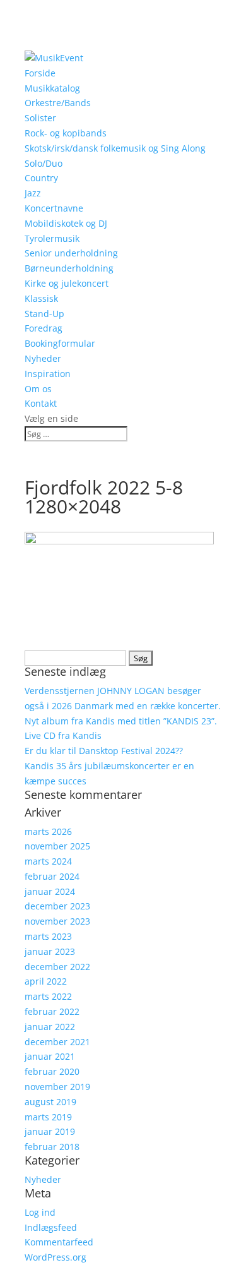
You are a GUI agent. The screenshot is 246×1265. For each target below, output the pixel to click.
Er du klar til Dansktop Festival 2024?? (104, 751)
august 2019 (50, 1102)
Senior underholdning (71, 253)
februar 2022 (52, 1011)
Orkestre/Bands (58, 103)
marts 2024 (48, 861)
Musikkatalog (52, 88)
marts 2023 (48, 936)
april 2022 (46, 981)
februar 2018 (52, 1147)
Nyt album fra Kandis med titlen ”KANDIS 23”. (121, 721)
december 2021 (57, 1042)
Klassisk (41, 298)
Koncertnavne (54, 208)
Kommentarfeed (59, 1242)
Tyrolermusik (52, 238)
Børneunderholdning (69, 268)
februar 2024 (52, 876)
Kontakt (41, 403)
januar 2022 (50, 1027)
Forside (40, 73)
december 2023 (57, 906)
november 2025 (57, 846)
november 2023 (57, 921)
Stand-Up (44, 314)
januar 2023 (50, 951)
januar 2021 (50, 1056)
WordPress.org (55, 1257)
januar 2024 (50, 891)
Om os (38, 389)
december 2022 (57, 967)
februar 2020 (52, 1071)
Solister (40, 118)
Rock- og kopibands (66, 133)
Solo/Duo (43, 163)
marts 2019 (48, 1117)
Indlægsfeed (51, 1227)
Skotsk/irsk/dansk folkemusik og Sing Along (115, 148)
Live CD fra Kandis (63, 735)
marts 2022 (48, 996)
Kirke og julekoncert (66, 283)
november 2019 (57, 1087)
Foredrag (43, 328)
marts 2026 (48, 831)
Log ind (40, 1212)
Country (41, 178)
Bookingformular (60, 343)
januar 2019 (50, 1131)
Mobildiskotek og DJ (66, 223)
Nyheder (43, 358)
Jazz (33, 193)
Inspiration (48, 374)
